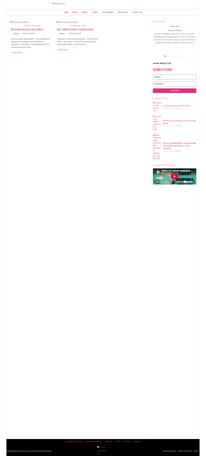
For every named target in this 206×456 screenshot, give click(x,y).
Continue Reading (17, 52)
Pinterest (137, 441)
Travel (95, 12)
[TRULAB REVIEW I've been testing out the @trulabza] (90, 271)
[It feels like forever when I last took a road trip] (188, 210)
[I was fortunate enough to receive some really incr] (139, 316)
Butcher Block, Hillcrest (27, 29)
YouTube (127, 441)
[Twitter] (30, 3)
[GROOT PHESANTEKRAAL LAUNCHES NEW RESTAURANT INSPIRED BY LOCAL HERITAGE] (157, 147)
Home (66, 12)
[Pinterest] (38, 3)
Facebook (108, 441)
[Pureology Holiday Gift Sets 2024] (157, 107)
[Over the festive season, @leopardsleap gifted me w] (115, 255)
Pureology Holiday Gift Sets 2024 (176, 106)
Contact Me (137, 12)
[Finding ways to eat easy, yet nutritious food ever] (18, 275)
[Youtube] (34, 3)
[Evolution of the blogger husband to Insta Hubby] (157, 123)
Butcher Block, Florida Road (75, 29)
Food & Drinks (107, 12)
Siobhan (16, 33)
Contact (195, 451)
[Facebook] (26, 3)
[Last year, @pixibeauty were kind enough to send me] (42, 268)
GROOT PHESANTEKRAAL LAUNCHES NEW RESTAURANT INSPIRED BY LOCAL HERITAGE (179, 145)
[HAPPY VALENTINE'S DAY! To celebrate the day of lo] (66, 265)
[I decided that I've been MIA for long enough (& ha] (163, 311)
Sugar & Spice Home (169, 451)
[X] (177, 48)
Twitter (118, 441)
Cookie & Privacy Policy (184, 451)
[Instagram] (18, 3)
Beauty (85, 12)
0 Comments (177, 108)
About (75, 12)
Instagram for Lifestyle (74, 441)
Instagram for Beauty (94, 441)
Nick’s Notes (123, 12)
